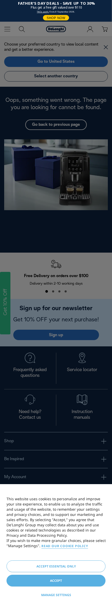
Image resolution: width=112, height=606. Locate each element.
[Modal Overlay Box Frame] (56, 11)
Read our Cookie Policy (64, 546)
